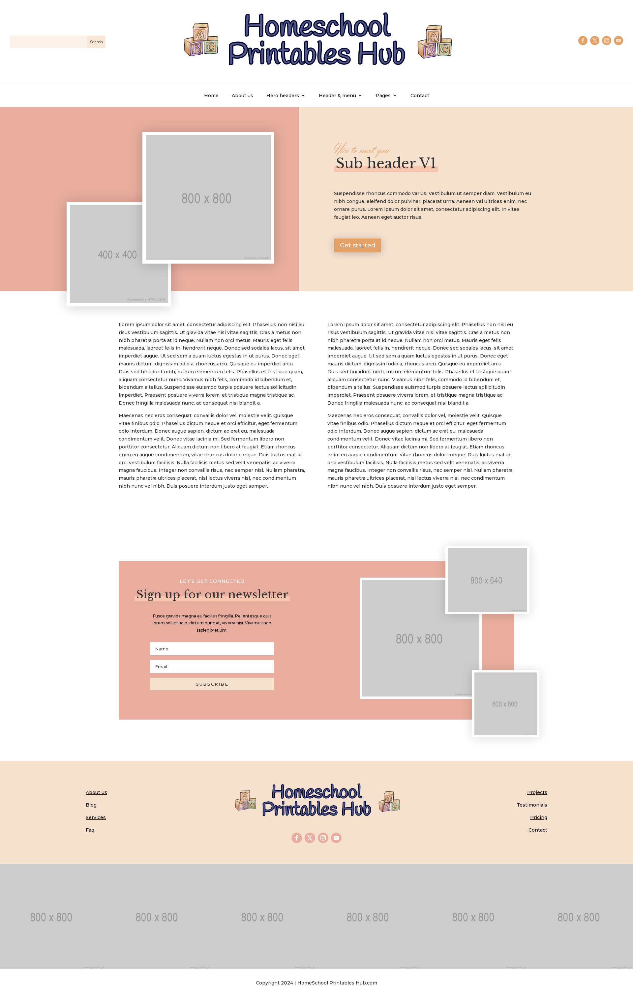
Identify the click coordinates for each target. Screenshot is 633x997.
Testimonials (532, 805)
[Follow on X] (594, 40)
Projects (537, 792)
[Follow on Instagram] (606, 40)
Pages (383, 96)
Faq (90, 830)
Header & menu (337, 96)
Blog (91, 805)
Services (96, 817)
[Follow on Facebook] (583, 40)
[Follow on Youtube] (618, 40)
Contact (419, 96)
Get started (357, 245)
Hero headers (282, 96)
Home (211, 96)
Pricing (538, 817)
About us (242, 96)
